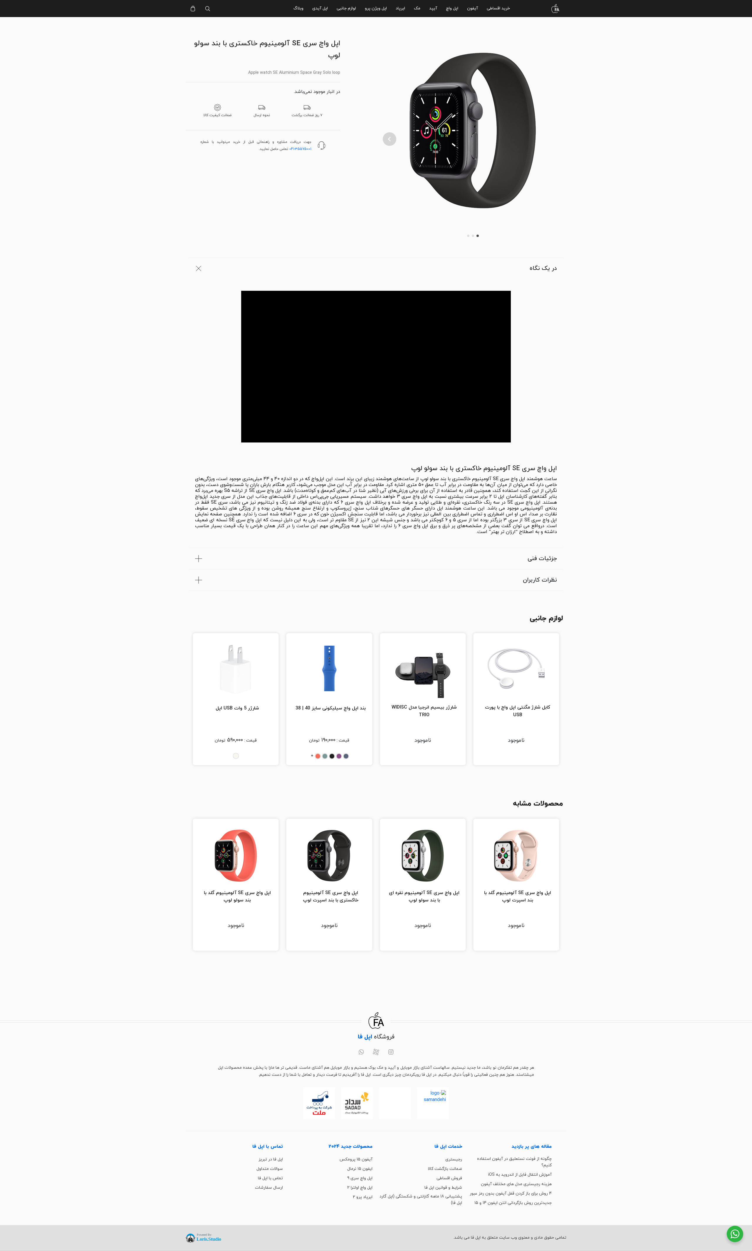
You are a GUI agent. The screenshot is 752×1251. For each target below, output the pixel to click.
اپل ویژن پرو (376, 8)
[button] (389, 139)
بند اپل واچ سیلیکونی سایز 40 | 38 (331, 708)
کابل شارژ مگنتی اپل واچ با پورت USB (517, 711)
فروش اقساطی (449, 1178)
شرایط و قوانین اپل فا (443, 1187)
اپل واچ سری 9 (359, 1178)
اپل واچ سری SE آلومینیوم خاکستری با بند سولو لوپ (484, 468)
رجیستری (453, 1159)
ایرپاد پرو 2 (362, 1197)
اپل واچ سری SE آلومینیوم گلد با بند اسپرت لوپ (517, 897)
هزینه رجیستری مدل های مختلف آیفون (516, 1184)
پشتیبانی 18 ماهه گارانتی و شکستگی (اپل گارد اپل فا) (421, 1200)
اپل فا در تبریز (270, 1159)
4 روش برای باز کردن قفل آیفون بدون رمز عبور (511, 1193)
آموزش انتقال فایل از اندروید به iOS (520, 1174)
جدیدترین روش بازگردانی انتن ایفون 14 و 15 (513, 1203)
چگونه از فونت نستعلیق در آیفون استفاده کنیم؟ (514, 1162)
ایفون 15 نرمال (359, 1169)
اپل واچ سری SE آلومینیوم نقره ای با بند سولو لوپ (424, 897)
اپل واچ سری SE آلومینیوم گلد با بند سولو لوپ (237, 897)
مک (417, 8)
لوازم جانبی (346, 8)
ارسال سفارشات (269, 1187)
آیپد (433, 8)
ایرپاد (400, 8)
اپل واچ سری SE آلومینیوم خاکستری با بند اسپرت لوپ (330, 897)
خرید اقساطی (498, 8)
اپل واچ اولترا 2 (359, 1187)
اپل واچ (452, 8)
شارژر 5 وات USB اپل (237, 708)
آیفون (472, 8)
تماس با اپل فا (270, 1178)
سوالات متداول (269, 1169)
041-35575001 (300, 149)
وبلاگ (298, 8)
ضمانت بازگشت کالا (445, 1169)
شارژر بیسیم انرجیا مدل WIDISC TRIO (424, 711)
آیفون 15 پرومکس (356, 1159)
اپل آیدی (320, 8)
